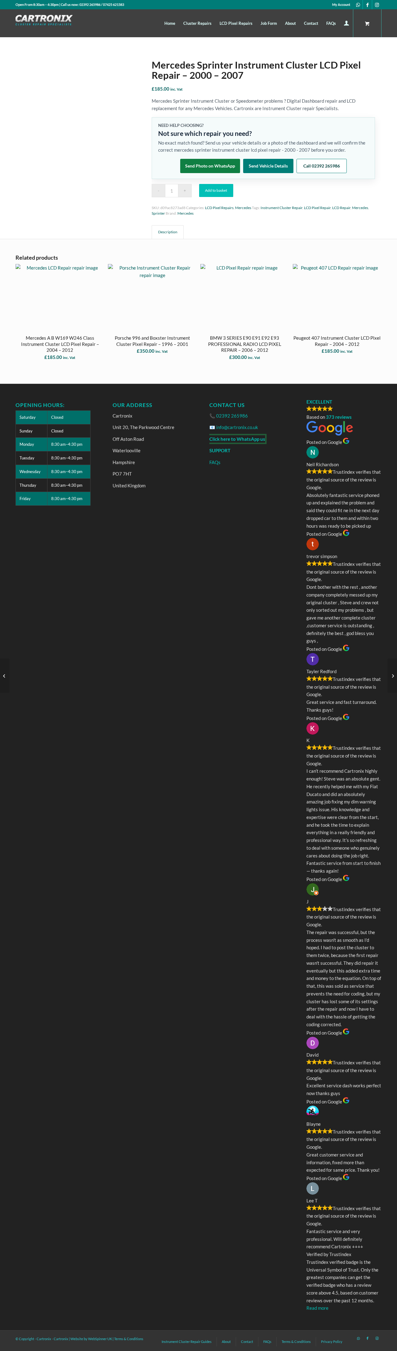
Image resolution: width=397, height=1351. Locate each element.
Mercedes (243, 207)
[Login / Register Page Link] (346, 24)
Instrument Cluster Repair (281, 207)
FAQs (215, 462)
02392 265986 (89, 4)
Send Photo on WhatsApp (210, 165)
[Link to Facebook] (367, 4)
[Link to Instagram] (376, 4)
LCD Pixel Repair (317, 207)
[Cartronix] (56, 23)
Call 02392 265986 (321, 165)
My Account (341, 4)
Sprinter (158, 213)
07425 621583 (113, 4)
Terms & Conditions (128, 1339)
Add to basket (216, 190)
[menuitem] (339, 4)
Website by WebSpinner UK (91, 1339)
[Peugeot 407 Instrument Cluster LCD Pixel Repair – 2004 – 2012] (5, 676)
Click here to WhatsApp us (237, 439)
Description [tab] (167, 232)
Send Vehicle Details (268, 165)
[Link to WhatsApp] (358, 4)
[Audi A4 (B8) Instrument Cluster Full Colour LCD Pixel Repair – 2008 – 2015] (392, 676)
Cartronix (61, 1339)
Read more (317, 1308)
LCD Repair (341, 207)
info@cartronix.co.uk (237, 427)
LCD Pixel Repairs (219, 207)
